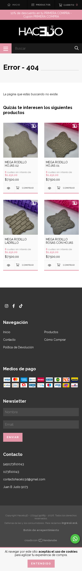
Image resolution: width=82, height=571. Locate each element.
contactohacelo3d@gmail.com (24, 479)
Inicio (6, 332)
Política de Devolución (18, 347)
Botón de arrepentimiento (41, 530)
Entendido (41, 563)
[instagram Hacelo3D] (6, 306)
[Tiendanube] (41, 541)
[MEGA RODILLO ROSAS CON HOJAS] (50, 265)
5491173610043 (13, 464)
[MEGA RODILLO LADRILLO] (9, 265)
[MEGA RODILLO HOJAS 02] (9, 188)
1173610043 (11, 471)
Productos (51, 332)
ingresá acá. (70, 523)
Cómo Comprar (55, 339)
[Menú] (6, 48)
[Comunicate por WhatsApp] (75, 539)
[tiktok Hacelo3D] (20, 306)
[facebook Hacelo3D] (14, 306)
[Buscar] (76, 48)
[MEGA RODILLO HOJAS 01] (50, 188)
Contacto (9, 339)
